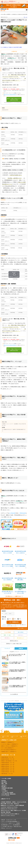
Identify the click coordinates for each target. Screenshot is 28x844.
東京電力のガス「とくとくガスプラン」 (8, 805)
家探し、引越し (4, 783)
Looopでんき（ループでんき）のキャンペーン (9, 808)
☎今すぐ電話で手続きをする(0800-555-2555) (14, 99)
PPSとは (3, 828)
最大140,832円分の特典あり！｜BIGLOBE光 (20, 565)
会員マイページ (12, 823)
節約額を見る (14, 622)
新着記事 (21, 648)
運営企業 (3, 819)
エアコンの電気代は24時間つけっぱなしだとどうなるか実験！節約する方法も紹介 (17, 686)
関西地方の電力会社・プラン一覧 (7, 766)
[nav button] (26, 9)
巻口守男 (17, 805)
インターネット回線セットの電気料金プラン (9, 744)
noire (26, 17)
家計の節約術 (4, 782)
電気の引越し (8, 812)
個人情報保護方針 (16, 824)
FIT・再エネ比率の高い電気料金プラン (8, 749)
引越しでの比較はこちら (7, 602)
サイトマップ (9, 828)
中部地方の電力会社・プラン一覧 (7, 762)
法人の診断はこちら (22, 628)
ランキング (7, 648)
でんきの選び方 (4, 791)
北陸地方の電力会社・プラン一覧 (7, 764)
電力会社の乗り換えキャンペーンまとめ (7, 592)
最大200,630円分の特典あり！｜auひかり (20, 552)
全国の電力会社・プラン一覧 (8, 754)
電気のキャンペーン (17, 810)
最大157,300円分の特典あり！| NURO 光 (7, 579)
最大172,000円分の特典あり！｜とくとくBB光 (7, 565)
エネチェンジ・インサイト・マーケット (8, 815)
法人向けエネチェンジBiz (11, 819)
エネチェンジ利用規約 (7, 624)
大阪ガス (12, 810)
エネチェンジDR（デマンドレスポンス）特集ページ (10, 813)
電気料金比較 (23, 513)
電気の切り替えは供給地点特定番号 (10, 94)
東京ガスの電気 (3, 803)
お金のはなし (4, 785)
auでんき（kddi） (10, 803)
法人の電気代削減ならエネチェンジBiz (20, 592)
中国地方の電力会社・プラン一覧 (7, 768)
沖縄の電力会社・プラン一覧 (6, 773)
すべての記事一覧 (14, 694)
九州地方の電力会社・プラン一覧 (7, 771)
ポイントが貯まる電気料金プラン (7, 747)
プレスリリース (4, 823)
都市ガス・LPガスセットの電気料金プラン (9, 746)
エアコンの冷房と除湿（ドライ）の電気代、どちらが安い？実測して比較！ (17, 663)
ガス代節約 (24, 810)
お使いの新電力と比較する (18, 602)
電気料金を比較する (14, 640)
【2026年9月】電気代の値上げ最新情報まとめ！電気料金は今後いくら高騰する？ (17, 670)
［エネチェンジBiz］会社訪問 (7, 792)
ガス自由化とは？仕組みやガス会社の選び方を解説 (12, 47)
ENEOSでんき (16, 803)
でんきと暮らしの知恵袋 (5, 14)
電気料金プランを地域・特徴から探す (14, 643)
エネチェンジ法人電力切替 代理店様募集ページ (10, 821)
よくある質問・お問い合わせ (6, 826)
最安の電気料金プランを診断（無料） (20, 579)
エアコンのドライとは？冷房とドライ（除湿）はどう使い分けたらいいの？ (17, 655)
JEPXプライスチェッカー (5, 810)
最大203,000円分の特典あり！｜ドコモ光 (7, 552)
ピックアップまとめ (5, 795)
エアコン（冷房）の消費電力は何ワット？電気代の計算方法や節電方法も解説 (17, 678)
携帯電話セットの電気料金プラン (7, 742)
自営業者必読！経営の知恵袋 (7, 788)
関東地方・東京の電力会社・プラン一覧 (9, 760)
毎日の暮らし (4, 786)
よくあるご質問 (23, 736)
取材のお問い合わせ (18, 826)
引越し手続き (3, 812)
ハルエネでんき (3, 807)
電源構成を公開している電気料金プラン (9, 751)
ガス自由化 (4, 789)
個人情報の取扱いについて (6, 824)
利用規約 (18, 823)
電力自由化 (4, 780)
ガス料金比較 (12, 513)
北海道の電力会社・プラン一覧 (7, 757)
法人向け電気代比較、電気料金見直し (9, 794)
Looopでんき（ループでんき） (12, 807)
